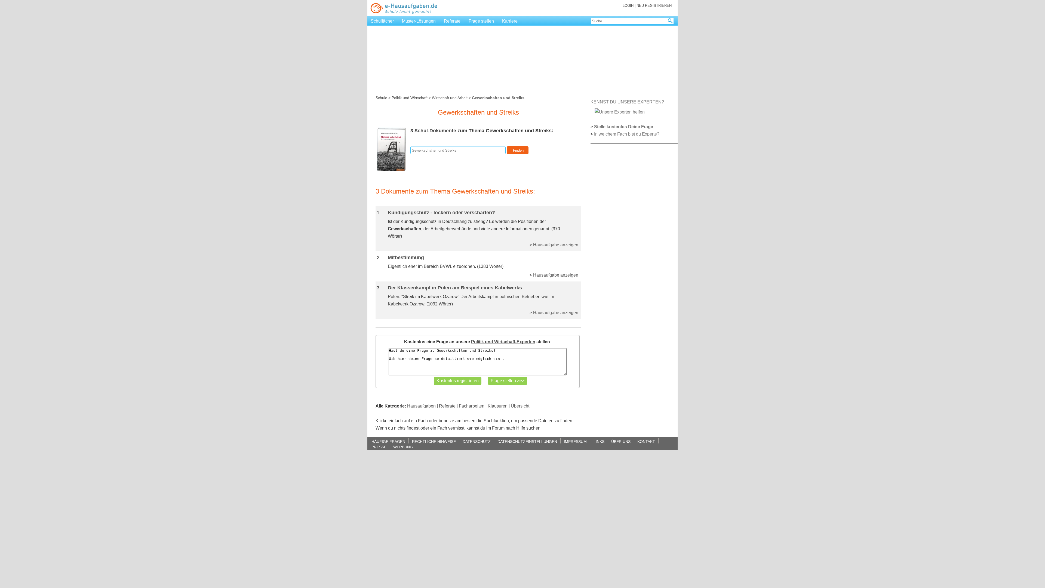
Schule (381, 98)
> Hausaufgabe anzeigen (554, 245)
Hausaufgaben (421, 406)
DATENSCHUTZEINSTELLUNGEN (527, 441)
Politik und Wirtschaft (410, 98)
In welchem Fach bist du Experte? (626, 134)
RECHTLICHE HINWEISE (434, 441)
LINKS (599, 441)
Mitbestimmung (406, 257)
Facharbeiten (471, 406)
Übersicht (520, 406)
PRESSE (378, 447)
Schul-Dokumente (435, 130)
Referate (452, 21)
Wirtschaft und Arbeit (450, 98)
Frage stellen (481, 21)
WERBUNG (403, 447)
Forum (498, 428)
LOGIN (628, 6)
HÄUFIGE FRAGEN (388, 441)
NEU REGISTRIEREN (654, 6)
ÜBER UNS (621, 441)
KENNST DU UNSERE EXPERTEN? (627, 102)
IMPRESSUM (575, 441)
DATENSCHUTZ (477, 441)
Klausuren (498, 406)
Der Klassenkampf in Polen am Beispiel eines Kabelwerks (455, 287)
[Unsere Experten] (620, 111)
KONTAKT (646, 441)
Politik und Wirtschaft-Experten (503, 341)
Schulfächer (382, 21)
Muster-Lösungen (419, 21)
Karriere (510, 21)
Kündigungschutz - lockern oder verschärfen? (441, 212)
